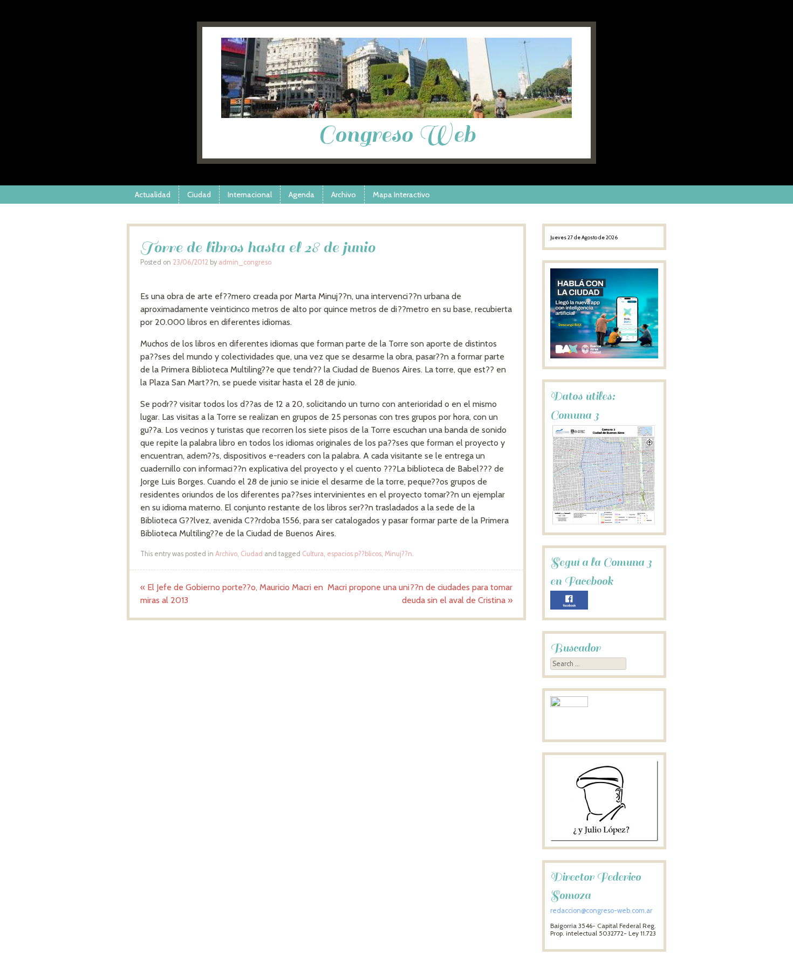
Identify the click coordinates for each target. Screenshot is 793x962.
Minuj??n (398, 554)
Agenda (302, 194)
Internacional (250, 194)
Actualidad (152, 194)
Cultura (313, 554)
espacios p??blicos (354, 554)
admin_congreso (244, 262)
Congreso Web (396, 134)
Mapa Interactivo (401, 194)
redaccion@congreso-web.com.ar (601, 910)
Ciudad (199, 194)
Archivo (343, 194)
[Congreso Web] (396, 115)
